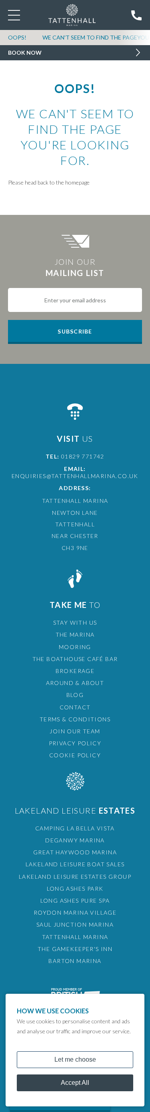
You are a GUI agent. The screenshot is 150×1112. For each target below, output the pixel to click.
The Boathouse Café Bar (75, 658)
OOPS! (17, 37)
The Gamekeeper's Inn (75, 948)
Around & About (75, 682)
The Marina (75, 634)
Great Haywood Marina (75, 852)
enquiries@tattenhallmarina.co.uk (75, 476)
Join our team (75, 731)
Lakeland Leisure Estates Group (75, 876)
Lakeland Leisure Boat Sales (75, 864)
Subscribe (75, 331)
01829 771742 (82, 456)
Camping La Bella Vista (75, 828)
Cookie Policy (75, 755)
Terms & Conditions (75, 719)
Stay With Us (75, 622)
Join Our (75, 267)
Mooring (75, 646)
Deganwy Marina (75, 840)
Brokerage (75, 670)
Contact (75, 707)
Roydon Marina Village (75, 912)
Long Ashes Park (75, 888)
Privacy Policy (75, 743)
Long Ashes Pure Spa (75, 900)
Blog (75, 694)
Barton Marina (74, 960)
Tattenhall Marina (75, 936)
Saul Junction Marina (75, 924)
